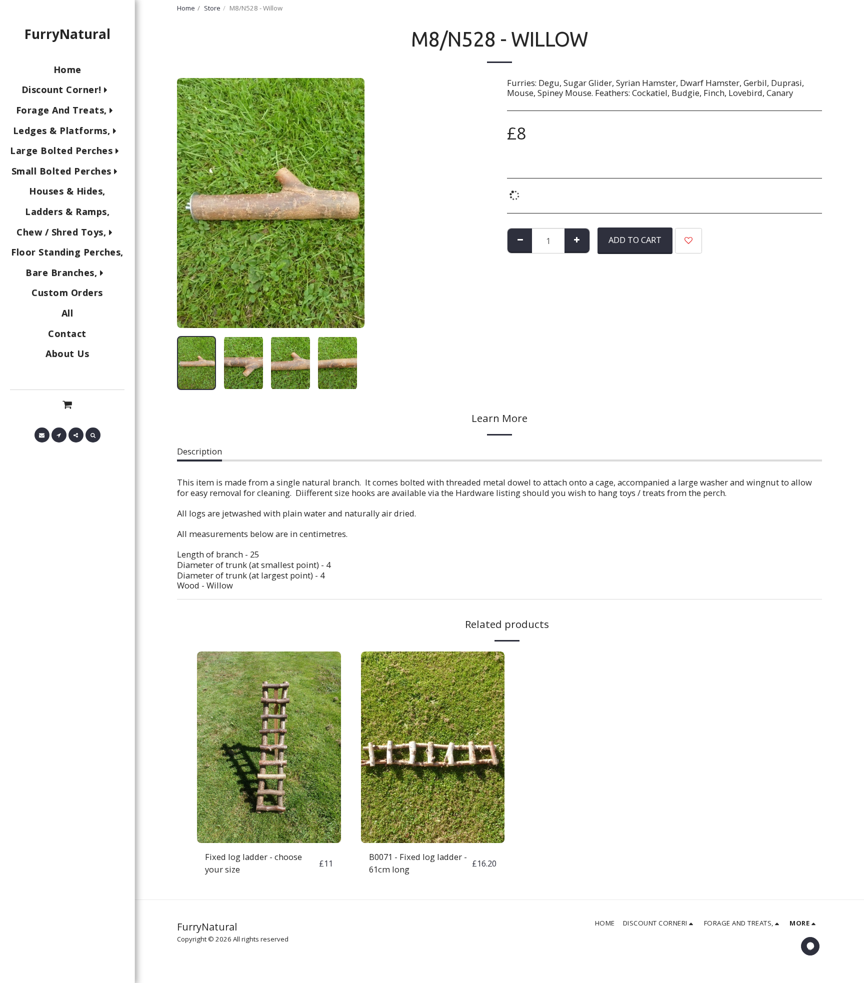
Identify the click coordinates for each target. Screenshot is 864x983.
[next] (349, 203)
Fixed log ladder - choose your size (253, 863)
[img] (269, 747)
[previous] (193, 203)
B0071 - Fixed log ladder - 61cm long (418, 863)
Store (212, 8)
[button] (67, 404)
